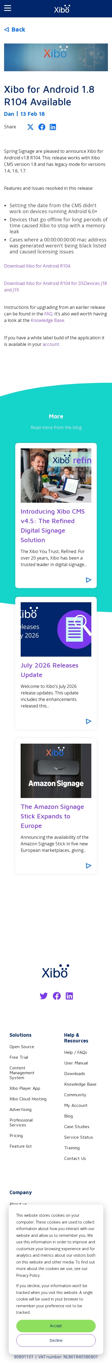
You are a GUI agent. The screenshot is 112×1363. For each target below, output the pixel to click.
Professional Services (21, 1122)
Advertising (21, 1109)
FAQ (48, 314)
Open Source (22, 1046)
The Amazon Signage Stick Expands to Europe (52, 816)
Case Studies (76, 1126)
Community (75, 1094)
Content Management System (22, 1072)
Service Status (78, 1137)
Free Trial (19, 1057)
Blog (68, 1115)
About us (18, 1203)
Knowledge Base (47, 320)
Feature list (21, 1146)
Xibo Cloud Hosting (28, 1098)
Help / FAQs (75, 1052)
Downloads (74, 1073)
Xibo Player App (25, 1088)
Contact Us (75, 1158)
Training (72, 1147)
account (51, 344)
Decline (56, 1340)
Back (18, 29)
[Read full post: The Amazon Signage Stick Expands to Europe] (56, 771)
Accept (56, 1325)
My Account (76, 1105)
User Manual (76, 1062)
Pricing (16, 1135)
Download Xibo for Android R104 (37, 266)
